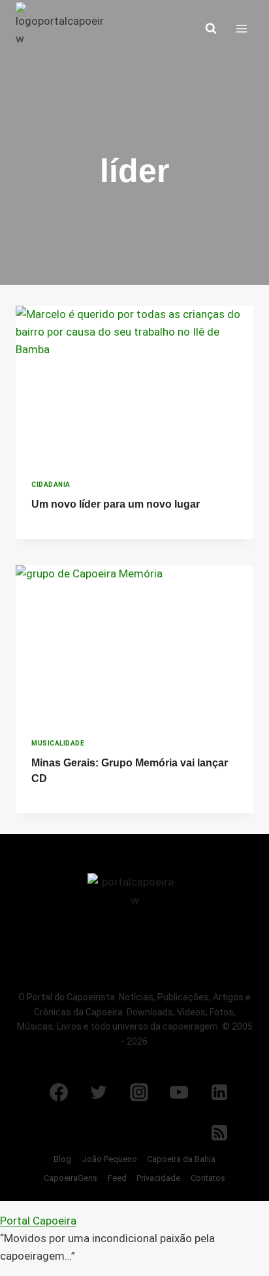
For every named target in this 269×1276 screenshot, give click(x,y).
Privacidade (158, 1178)
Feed (117, 1178)
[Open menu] (241, 28)
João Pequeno (109, 1159)
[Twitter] (98, 1092)
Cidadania (51, 484)
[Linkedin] (219, 1092)
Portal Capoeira (38, 1220)
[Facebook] (58, 1092)
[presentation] (134, 385)
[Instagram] (139, 1092)
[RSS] (219, 1132)
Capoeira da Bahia (181, 1159)
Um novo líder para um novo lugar (115, 504)
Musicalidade (57, 743)
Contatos (208, 1178)
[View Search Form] (211, 28)
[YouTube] (179, 1092)
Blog (62, 1159)
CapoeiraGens (70, 1178)
